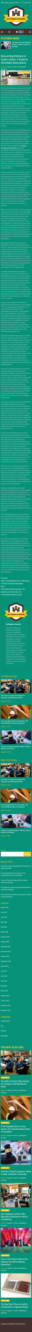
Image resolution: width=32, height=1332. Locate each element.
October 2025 (5, 956)
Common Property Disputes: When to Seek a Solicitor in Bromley (21, 44)
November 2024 (5, 1010)
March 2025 (4, 991)
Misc (2, 1026)
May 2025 (4, 981)
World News (4, 1036)
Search (3, 850)
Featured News (5, 1021)
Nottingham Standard (13, 624)
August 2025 (5, 966)
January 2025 (5, 1000)
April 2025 (4, 986)
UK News (3, 1031)
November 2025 (5, 951)
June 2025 (4, 976)
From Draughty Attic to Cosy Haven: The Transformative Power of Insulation (14, 722)
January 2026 (5, 942)
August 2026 (5, 907)
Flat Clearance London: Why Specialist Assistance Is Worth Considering (14, 1217)
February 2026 (5, 937)
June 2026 (4, 917)
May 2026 (4, 922)
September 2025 (6, 961)
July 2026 (4, 912)
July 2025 (4, 971)
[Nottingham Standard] (16, 611)
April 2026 (4, 927)
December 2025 (5, 946)
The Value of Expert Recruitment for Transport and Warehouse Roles (13, 697)
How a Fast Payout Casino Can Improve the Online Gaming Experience (14, 1262)
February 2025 (5, 996)
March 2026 (4, 932)
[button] (28, 38)
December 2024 (5, 1005)
